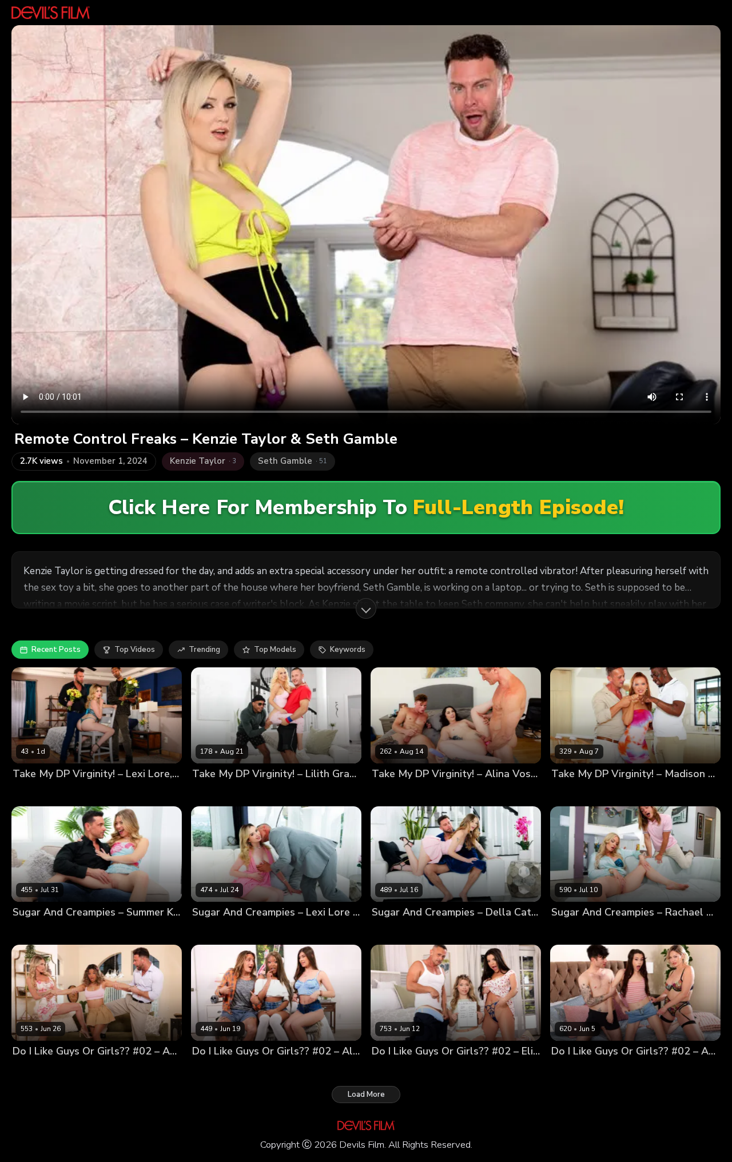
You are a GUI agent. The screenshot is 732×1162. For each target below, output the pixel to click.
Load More (366, 1094)
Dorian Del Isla (642, 792)
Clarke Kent (436, 792)
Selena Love (622, 1070)
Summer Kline (37, 931)
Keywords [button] (347, 649)
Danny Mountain (267, 792)
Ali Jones (208, 1070)
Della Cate (391, 931)
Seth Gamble (106, 792)
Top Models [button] (275, 649)
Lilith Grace (212, 792)
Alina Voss (391, 792)
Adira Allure (573, 1070)
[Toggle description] (366, 608)
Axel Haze (631, 931)
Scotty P (64, 792)
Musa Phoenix (326, 792)
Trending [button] (204, 649)
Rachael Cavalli (579, 931)
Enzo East (667, 1070)
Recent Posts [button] (56, 649)
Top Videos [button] (134, 649)
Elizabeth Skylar (401, 1070)
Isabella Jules (85, 1070)
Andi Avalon (35, 1070)
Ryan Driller (87, 931)
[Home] (50, 12)
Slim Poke (691, 792)
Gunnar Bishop (488, 792)
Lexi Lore (29, 792)
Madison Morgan (581, 792)
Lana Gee (245, 1070)
